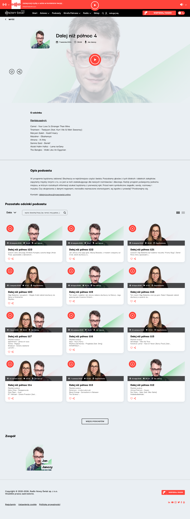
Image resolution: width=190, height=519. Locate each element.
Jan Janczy (92, 42)
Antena (43, 13)
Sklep (96, 13)
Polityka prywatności (49, 504)
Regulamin (10, 504)
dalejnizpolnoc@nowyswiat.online (55, 194)
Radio (86, 13)
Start (34, 13)
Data (9, 212)
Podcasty (56, 13)
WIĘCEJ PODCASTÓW (95, 421)
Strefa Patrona (71, 13)
